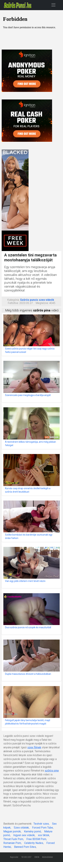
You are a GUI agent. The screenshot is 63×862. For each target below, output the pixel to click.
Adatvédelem (47, 857)
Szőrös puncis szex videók (37, 299)
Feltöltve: (13, 303)
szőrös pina (52, 770)
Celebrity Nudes (33, 843)
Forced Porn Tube (42, 827)
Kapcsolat (14, 857)
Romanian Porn (12, 843)
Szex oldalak (21, 827)
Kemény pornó (32, 831)
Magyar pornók (12, 831)
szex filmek (34, 747)
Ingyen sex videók (24, 835)
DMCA (36, 857)
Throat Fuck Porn (13, 839)
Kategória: (13, 299)
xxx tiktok (43, 835)
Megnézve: (42, 303)
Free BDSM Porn (36, 839)
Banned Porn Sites (25, 846)
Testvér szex (41, 823)
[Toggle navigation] (53, 4)
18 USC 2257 (26, 857)
